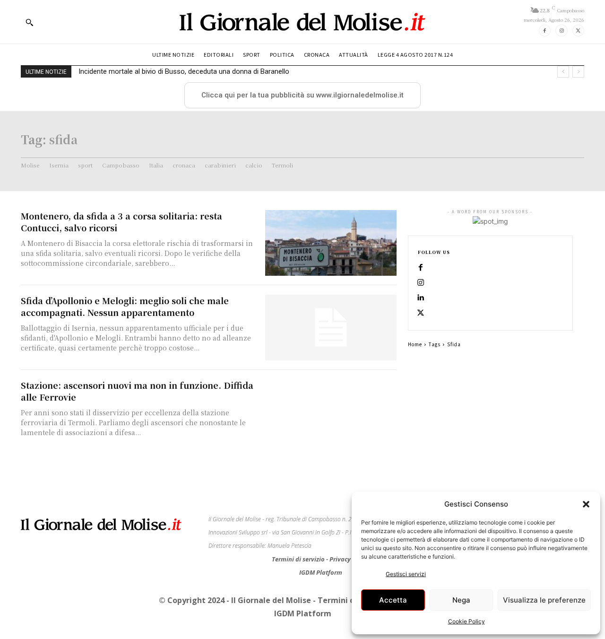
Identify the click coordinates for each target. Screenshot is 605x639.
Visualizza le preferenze (544, 599)
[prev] (563, 72)
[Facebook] (545, 30)
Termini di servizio (299, 559)
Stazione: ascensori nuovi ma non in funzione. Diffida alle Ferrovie (137, 391)
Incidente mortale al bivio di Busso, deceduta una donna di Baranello (183, 71)
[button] (586, 504)
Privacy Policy (349, 559)
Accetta (393, 599)
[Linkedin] (420, 298)
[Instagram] (561, 30)
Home (415, 344)
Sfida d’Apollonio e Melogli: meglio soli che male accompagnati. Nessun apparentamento (125, 306)
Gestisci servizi (406, 574)
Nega (461, 599)
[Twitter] (578, 30)
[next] (578, 72)
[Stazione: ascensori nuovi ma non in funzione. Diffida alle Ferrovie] (331, 412)
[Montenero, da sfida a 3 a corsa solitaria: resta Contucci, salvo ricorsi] (331, 243)
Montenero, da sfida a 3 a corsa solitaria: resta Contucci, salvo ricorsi (121, 222)
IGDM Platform (320, 572)
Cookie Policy (466, 621)
